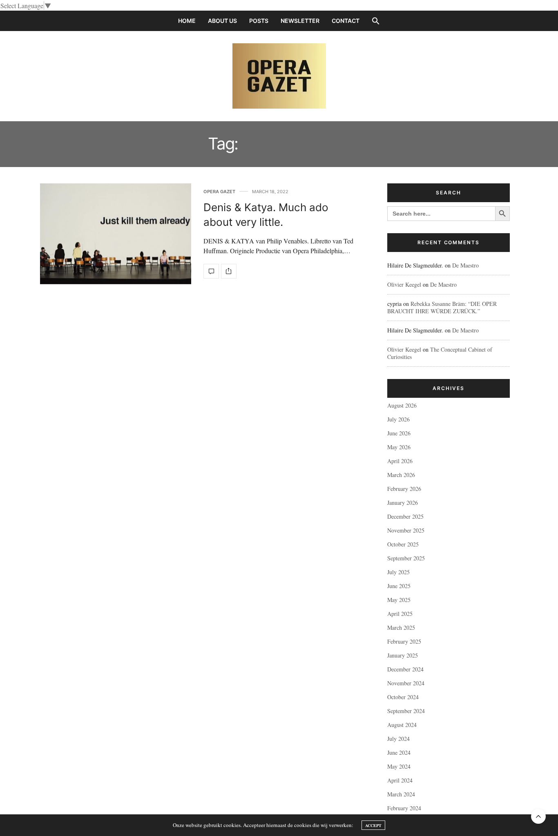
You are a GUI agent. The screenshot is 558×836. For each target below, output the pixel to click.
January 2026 (402, 502)
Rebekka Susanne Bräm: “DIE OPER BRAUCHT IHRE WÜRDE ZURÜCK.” (442, 307)
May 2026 (399, 447)
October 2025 (403, 544)
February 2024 (404, 808)
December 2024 (405, 669)
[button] (376, 21)
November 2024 (405, 683)
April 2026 (400, 461)
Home (187, 20)
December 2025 (405, 516)
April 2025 (400, 614)
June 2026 (399, 433)
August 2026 (402, 405)
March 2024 (401, 794)
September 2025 (406, 558)
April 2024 (400, 780)
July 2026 (398, 419)
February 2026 (404, 489)
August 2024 (402, 725)
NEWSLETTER (300, 20)
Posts (258, 20)
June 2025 (399, 586)
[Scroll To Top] (538, 816)
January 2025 (402, 655)
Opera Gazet (219, 191)
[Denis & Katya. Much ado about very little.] (115, 233)
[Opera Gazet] (279, 76)
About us (222, 20)
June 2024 (399, 752)
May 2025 (399, 600)
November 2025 (405, 530)
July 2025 (398, 572)
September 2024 (406, 711)
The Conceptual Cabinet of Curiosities (439, 353)
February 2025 (404, 641)
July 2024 (398, 738)
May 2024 (399, 766)
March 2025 (401, 627)
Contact (345, 20)
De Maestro (465, 265)
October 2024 (403, 697)
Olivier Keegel (404, 284)
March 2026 (401, 475)
